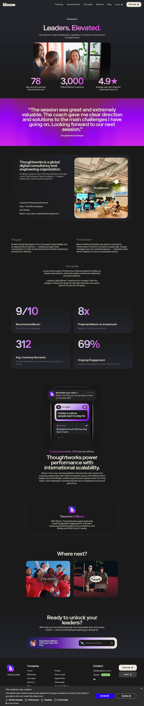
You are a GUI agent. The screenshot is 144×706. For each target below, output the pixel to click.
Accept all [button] (104, 696)
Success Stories (73, 4)
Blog (109, 4)
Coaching (59, 4)
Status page (59, 682)
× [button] (141, 688)
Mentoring (31, 674)
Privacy (58, 671)
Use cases (31, 678)
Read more (38, 696)
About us (30, 682)
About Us (100, 4)
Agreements (60, 678)
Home (29, 671)
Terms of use (60, 674)
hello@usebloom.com (102, 671)
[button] (48, 703)
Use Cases (88, 4)
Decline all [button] (126, 696)
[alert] (72, 696)
